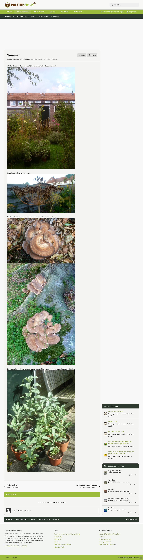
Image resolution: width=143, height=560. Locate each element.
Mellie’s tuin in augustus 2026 (118, 499)
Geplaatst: (124, 446)
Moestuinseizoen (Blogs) (62, 544)
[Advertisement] (52, 35)
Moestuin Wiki (59, 547)
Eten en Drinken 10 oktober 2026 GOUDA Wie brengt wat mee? (119, 442)
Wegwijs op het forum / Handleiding (67, 534)
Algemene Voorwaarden (107, 544)
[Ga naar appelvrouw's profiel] (105, 413)
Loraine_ (114, 456)
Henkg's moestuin (119, 510)
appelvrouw (115, 414)
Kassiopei (27, 59)
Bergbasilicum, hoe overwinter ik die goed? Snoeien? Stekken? (121, 452)
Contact (101, 537)
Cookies (14, 557)
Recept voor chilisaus (115, 411)
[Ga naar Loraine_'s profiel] (105, 455)
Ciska (110, 491)
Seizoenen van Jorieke (123, 482)
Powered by (128, 557)
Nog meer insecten (115, 471)
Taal (7, 557)
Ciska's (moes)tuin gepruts (121, 491)
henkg (110, 510)
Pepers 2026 (112, 421)
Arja (113, 446)
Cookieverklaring (105, 539)
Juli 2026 (111, 489)
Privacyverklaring (105, 542)
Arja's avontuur (117, 473)
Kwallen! (111, 508)
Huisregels (58, 537)
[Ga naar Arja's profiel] (105, 444)
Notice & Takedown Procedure (109, 534)
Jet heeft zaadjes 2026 (116, 431)
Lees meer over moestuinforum (16, 546)
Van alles (111, 480)
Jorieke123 (111, 482)
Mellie (110, 500)
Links (56, 542)
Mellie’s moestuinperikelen (122, 500)
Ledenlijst (57, 539)
